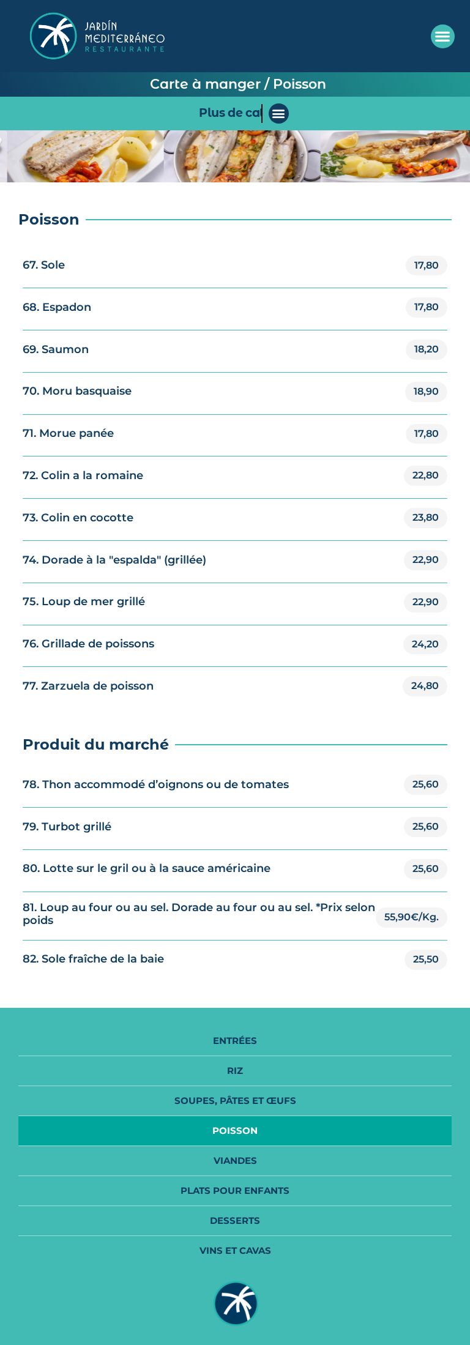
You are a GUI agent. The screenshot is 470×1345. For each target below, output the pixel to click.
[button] (443, 36)
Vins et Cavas (235, 1250)
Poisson (235, 1130)
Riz (235, 1070)
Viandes (235, 1160)
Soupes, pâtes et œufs (235, 1100)
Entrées (235, 1040)
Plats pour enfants (235, 1190)
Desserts (235, 1220)
